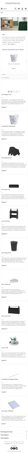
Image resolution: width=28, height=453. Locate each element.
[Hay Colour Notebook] (14, 403)
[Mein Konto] (22, 8)
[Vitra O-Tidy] (14, 340)
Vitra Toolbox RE (6, 284)
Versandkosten (8, 443)
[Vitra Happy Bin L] (14, 245)
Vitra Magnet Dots (6, 94)
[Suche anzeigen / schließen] (15, 8)
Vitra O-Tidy (5, 347)
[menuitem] (4, 8)
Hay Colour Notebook (7, 411)
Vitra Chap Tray (6, 189)
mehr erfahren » (12, 44)
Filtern (4, 74)
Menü (5, 9)
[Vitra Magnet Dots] (14, 86)
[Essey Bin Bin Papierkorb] (14, 57)
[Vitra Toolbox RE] (14, 276)
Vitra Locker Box (6, 316)
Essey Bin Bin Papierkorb (14, 64)
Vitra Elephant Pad (7, 158)
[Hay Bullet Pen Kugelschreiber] (14, 371)
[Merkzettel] (18, 8)
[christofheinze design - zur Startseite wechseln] (14, 4)
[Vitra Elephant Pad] (14, 150)
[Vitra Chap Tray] (14, 181)
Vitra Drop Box (6, 221)
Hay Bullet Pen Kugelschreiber (10, 379)
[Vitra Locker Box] (14, 308)
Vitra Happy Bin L (6, 253)
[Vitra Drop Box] (14, 213)
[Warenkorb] (25, 8)
